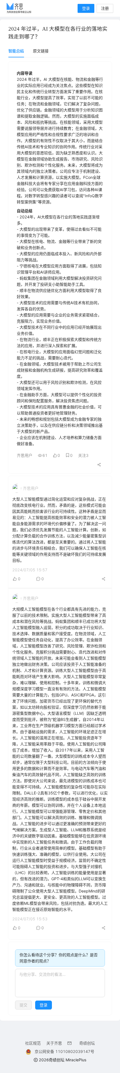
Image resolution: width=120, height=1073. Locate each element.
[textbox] (60, 983)
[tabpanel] (60, 538)
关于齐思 (54, 1043)
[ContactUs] (71, 1043)
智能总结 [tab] (16, 50)
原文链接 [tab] (41, 50)
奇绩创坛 (87, 1043)
